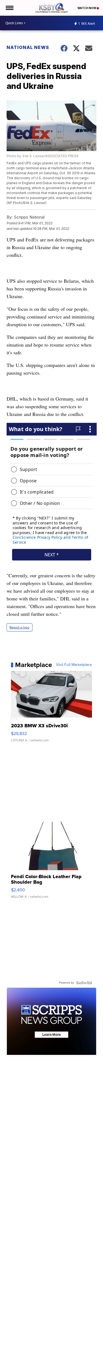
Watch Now (87, 8)
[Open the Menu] (9, 7)
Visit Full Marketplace (74, 665)
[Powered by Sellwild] (84, 983)
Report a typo (19, 627)
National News (28, 47)
